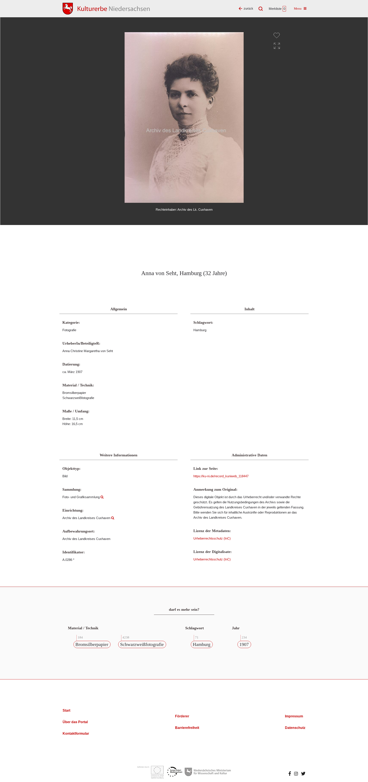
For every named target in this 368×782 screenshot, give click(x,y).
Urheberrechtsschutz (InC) (212, 538)
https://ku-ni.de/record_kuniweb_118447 (221, 476)
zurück (248, 8)
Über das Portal (75, 722)
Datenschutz (295, 728)
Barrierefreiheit (187, 728)
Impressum (294, 716)
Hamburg (201, 644)
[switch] (276, 35)
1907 (244, 644)
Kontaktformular (76, 733)
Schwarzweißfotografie (142, 644)
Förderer (182, 716)
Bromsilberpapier (91, 644)
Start (66, 710)
